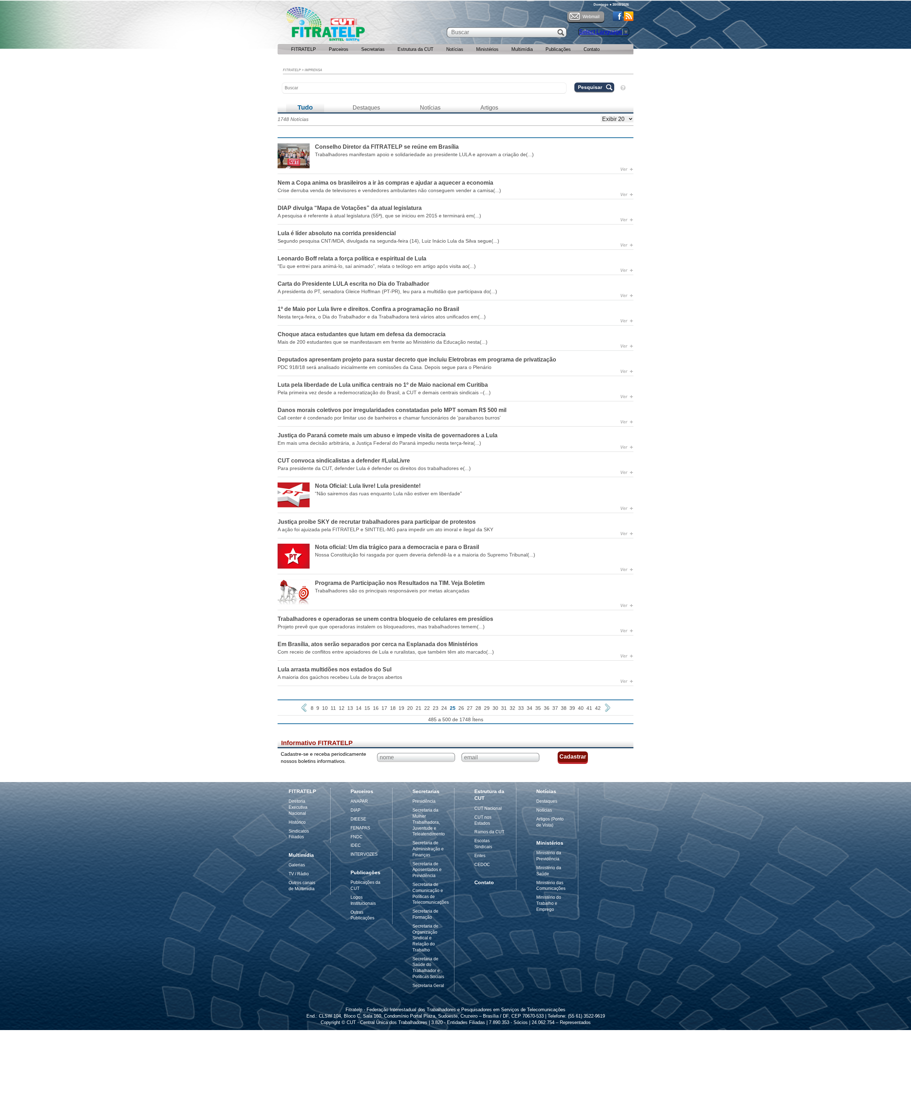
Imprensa (313, 70)
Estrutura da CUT (415, 49)
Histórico (297, 822)
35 (538, 708)
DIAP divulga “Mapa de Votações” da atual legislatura (350, 208)
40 (581, 708)
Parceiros (338, 49)
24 (444, 708)
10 (325, 708)
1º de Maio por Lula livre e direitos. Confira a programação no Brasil (368, 309)
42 (598, 708)
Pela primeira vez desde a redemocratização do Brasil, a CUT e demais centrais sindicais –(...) (384, 392)
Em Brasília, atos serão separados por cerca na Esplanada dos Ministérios (378, 644)
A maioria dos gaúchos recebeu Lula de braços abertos (340, 677)
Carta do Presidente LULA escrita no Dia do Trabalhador (353, 284)
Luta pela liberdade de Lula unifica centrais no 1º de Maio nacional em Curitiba (383, 385)
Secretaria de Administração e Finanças (428, 848)
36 (546, 708)
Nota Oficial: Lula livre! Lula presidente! (368, 486)
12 (341, 708)
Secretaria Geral (428, 985)
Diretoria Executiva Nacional (298, 807)
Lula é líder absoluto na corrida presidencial (337, 233)
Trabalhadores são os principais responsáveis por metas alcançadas (392, 590)
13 (350, 708)
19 (401, 708)
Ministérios (487, 49)
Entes (479, 855)
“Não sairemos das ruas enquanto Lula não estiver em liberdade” (388, 493)
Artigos (489, 108)
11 (333, 708)
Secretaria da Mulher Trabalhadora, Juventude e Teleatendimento (428, 822)
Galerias (297, 864)
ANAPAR (359, 801)
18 (393, 708)
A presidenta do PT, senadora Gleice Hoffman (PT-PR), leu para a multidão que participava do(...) (387, 291)
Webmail (591, 16)
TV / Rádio (299, 873)
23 (435, 708)
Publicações (558, 49)
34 (529, 708)
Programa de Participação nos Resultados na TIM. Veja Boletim (400, 583)
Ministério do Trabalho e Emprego (548, 903)
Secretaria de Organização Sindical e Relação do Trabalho (425, 938)
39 (572, 708)
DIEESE (358, 819)
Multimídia (522, 49)
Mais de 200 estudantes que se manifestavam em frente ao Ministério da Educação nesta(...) (383, 342)
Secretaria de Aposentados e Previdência (427, 869)
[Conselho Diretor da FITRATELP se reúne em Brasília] (294, 155)
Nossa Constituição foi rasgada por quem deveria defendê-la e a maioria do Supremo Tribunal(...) (425, 555)
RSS (628, 16)
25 (453, 708)
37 (555, 708)
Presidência (424, 801)
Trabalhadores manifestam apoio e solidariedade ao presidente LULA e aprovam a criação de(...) (424, 154)
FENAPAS (360, 827)
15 (367, 708)
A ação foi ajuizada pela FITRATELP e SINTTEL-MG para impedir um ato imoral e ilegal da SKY (385, 529)
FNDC (357, 836)
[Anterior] (304, 707)
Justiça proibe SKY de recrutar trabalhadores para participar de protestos (377, 522)
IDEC (356, 845)
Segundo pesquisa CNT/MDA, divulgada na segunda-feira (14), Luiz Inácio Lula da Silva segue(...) (388, 241)
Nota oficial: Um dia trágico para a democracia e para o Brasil (397, 547)
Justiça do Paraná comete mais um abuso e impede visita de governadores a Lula (387, 435)
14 (359, 708)
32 (512, 708)
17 (384, 708)
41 (589, 708)
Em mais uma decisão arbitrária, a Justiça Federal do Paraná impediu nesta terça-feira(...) (379, 443)
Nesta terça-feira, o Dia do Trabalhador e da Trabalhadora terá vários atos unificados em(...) (382, 317)
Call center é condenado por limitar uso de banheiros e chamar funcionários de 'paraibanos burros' (389, 418)
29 (487, 708)
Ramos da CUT (489, 831)
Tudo (305, 107)
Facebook (617, 16)
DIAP (355, 810)
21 (418, 708)
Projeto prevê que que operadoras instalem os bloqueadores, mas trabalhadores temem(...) (381, 626)
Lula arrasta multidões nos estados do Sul (334, 669)
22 (427, 708)
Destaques (366, 108)
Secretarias (373, 49)
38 (564, 708)
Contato (592, 49)
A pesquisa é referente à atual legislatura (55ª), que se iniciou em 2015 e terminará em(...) (379, 215)
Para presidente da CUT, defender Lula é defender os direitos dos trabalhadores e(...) (374, 468)
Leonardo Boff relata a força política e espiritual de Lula (352, 258)
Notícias (454, 49)
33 (521, 708)
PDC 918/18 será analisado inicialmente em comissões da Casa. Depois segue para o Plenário (384, 367)
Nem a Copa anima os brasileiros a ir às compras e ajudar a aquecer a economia (385, 183)
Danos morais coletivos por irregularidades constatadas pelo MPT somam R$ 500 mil (392, 410)
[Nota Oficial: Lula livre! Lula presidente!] (294, 494)
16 (376, 708)
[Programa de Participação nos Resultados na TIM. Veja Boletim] (294, 592)
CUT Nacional (488, 808)
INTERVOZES (364, 854)
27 (470, 708)
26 (461, 708)
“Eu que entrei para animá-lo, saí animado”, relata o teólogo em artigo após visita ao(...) (377, 266)
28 (478, 708)
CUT (348, 26)
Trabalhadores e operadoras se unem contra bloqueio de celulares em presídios (385, 619)
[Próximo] (607, 707)
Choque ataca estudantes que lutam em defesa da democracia (362, 334)
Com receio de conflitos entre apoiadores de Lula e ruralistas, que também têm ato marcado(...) (386, 652)
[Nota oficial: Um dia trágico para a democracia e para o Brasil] (294, 556)
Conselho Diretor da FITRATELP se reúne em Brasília (387, 147)
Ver (626, 169)
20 (410, 708)
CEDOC (482, 864)
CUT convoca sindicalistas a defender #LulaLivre (344, 461)
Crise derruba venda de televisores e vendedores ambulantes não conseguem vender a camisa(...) (389, 190)
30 (495, 708)
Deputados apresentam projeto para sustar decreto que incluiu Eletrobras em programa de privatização (417, 360)
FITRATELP (303, 49)
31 (504, 708)
